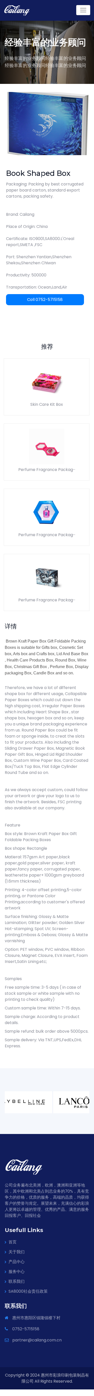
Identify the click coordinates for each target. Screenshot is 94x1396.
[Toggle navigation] (83, 10)
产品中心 (17, 1262)
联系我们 (17, 1281)
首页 (13, 1242)
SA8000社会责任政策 (28, 1291)
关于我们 (17, 1252)
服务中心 (17, 1271)
